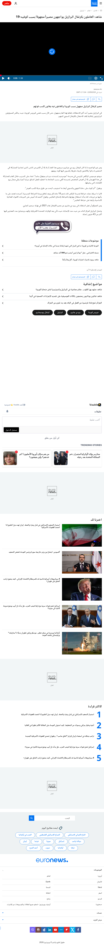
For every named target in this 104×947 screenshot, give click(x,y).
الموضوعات (98, 870)
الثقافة (48, 893)
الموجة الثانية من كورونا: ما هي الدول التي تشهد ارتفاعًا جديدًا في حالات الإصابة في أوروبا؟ (67, 246)
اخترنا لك (96, 520)
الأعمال (99, 882)
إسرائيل (61, 841)
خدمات (99, 913)
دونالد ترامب (76, 841)
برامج (48, 899)
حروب (48, 848)
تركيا (72, 848)
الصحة (48, 887)
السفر (100, 893)
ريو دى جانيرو (75, 312)
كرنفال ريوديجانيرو (42, 312)
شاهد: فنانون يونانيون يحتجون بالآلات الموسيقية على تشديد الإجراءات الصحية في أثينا (65, 296)
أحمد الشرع (34, 848)
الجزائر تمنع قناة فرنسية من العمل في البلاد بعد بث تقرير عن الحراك (74, 303)
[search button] (31, 818)
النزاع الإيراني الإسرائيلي (76, 835)
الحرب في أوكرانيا (25, 835)
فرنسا (37, 841)
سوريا (48, 841)
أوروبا (100, 876)
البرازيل (82, 11)
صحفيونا (99, 904)
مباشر (6, 3)
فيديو (100, 899)
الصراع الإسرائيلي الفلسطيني (49, 835)
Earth (48, 882)
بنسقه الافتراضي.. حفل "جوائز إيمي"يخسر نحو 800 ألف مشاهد (76, 253)
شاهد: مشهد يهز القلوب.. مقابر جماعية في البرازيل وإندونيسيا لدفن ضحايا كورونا (69, 289)
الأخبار (95, 11)
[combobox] (52, 818)
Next (100, 887)
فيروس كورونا (93, 312)
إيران (25, 841)
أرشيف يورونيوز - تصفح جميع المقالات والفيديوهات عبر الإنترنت (28, 904)
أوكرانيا (60, 848)
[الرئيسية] (101, 11)
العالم (88, 11)
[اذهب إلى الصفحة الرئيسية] (94, 3)
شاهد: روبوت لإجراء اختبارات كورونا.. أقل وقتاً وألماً (80, 260)
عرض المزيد (97, 920)
